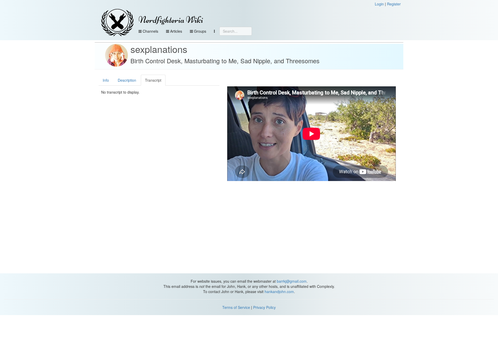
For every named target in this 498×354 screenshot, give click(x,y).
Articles (175, 31)
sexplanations (158, 48)
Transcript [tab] (153, 80)
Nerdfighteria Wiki (171, 19)
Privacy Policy (264, 307)
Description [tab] (127, 80)
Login (379, 3)
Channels (150, 31)
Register (394, 3)
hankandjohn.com (279, 291)
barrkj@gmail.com (292, 281)
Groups (199, 31)
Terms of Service (236, 307)
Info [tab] (106, 80)
